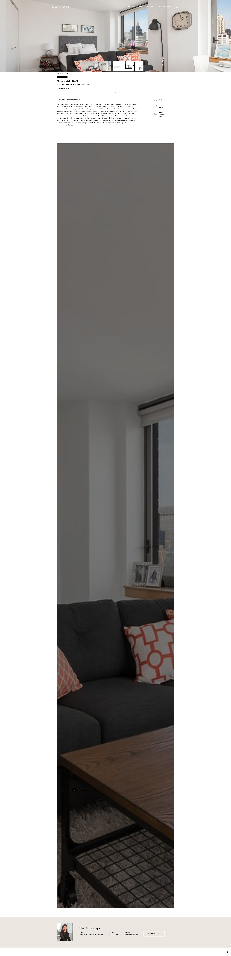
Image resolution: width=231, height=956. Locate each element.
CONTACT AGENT (154, 934)
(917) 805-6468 (114, 934)
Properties (132, 6)
